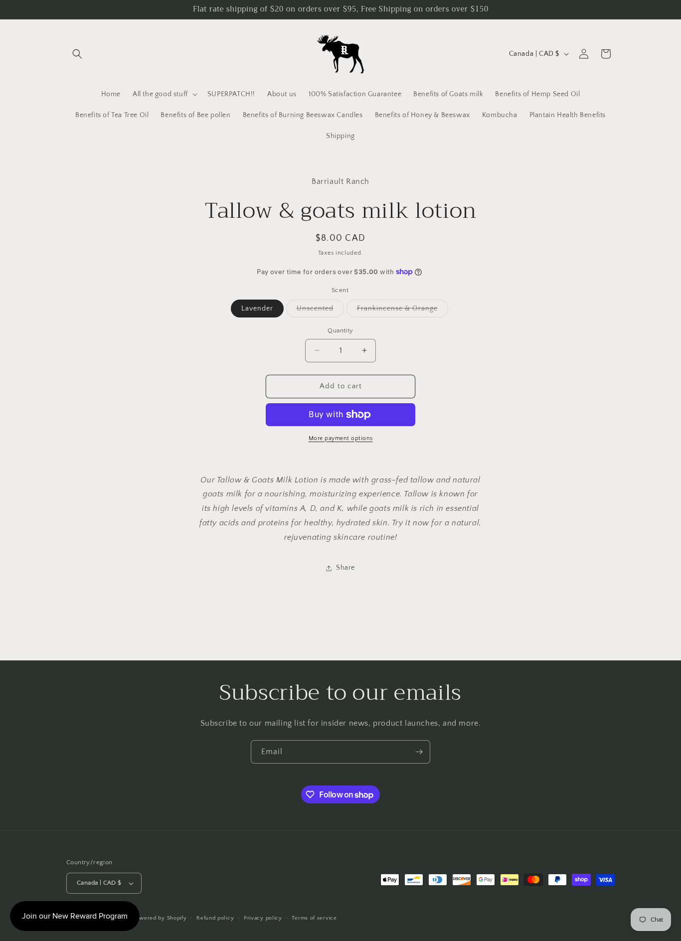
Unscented (320, 310)
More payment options (341, 438)
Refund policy (215, 918)
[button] (77, 54)
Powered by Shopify (160, 918)
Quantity (340, 330)
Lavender (257, 309)
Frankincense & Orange (402, 310)
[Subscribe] (419, 752)
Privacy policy (263, 918)
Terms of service (314, 918)
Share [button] (345, 568)
